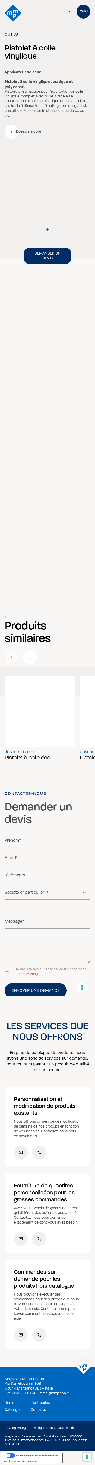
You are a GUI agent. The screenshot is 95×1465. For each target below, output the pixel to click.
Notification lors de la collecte (20, 1461)
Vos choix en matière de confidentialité (36, 1455)
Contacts (38, 1410)
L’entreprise (40, 1403)
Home (9, 1403)
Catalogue (13, 1410)
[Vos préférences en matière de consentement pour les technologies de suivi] (87, 1457)
